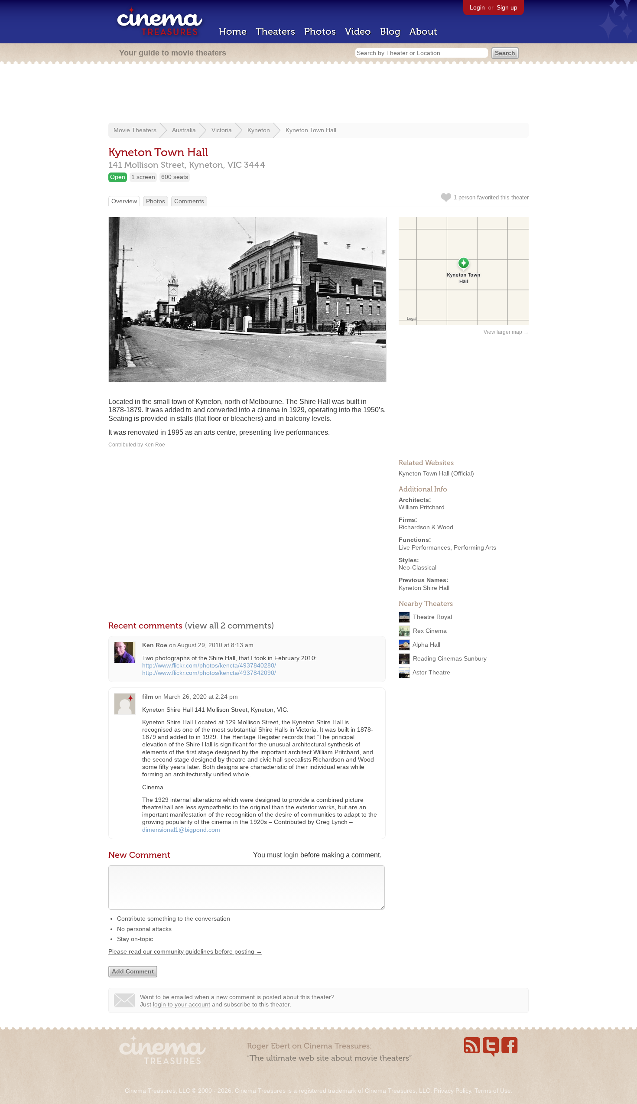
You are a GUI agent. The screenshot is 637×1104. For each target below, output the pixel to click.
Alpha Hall (426, 644)
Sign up (507, 7)
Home (233, 31)
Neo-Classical (417, 567)
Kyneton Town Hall (311, 130)
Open (117, 176)
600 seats (174, 176)
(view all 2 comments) (229, 625)
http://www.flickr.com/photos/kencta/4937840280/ (209, 665)
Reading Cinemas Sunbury (450, 658)
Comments (189, 201)
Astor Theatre (431, 672)
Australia (184, 130)
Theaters (275, 31)
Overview (124, 201)
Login (477, 7)
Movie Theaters (135, 130)
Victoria (221, 130)
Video (358, 31)
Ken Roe (154, 645)
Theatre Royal (432, 616)
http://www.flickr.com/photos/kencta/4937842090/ (209, 672)
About (423, 31)
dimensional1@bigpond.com (181, 829)
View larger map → (506, 332)
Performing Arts (475, 547)
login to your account (181, 1004)
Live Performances (424, 547)
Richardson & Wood (426, 527)
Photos (320, 31)
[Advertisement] (318, 94)
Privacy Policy (452, 1090)
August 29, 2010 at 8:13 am (215, 645)
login (291, 855)
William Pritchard (422, 507)
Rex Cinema (430, 630)
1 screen (143, 176)
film (147, 696)
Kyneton (258, 130)
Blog (390, 31)
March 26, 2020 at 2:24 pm (200, 696)
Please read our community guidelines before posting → (185, 951)
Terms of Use (492, 1090)
